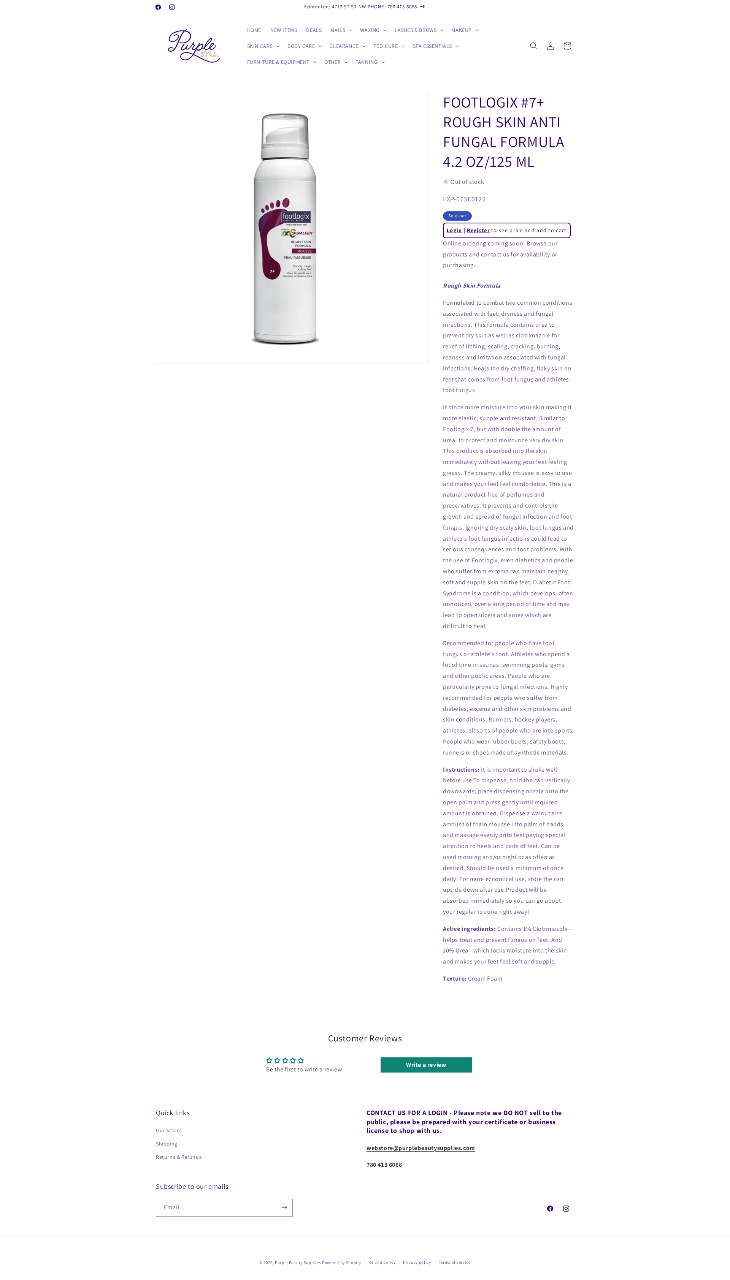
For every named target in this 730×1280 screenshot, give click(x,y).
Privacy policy (417, 1262)
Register (478, 230)
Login (454, 230)
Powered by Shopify (341, 1262)
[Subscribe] (284, 1208)
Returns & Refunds (179, 1156)
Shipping (167, 1143)
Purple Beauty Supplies (298, 1262)
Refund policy (381, 1262)
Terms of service (455, 1262)
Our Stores (169, 1130)
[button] (340, 30)
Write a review (426, 1065)
